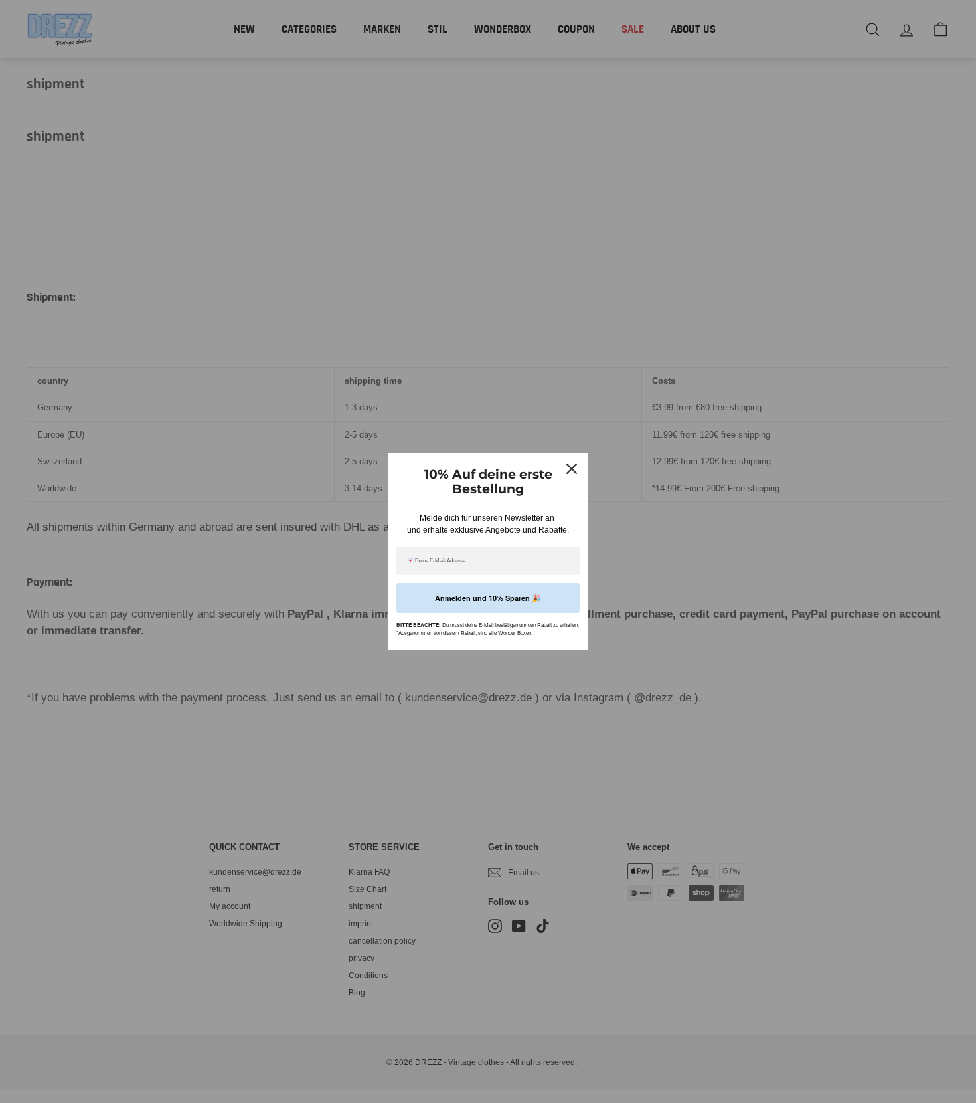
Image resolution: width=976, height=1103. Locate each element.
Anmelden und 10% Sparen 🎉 (488, 598)
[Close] (572, 469)
